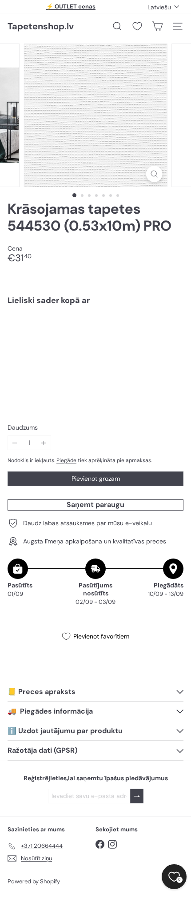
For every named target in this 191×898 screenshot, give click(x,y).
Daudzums (23, 427)
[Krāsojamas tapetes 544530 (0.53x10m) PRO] (95, 340)
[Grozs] (157, 26)
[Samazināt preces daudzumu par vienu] (15, 442)
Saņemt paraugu (95, 504)
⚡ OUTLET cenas (71, 6)
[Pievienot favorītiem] (171, 331)
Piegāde (66, 460)
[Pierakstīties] (136, 796)
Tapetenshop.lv (41, 26)
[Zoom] (154, 174)
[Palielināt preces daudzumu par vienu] (43, 442)
